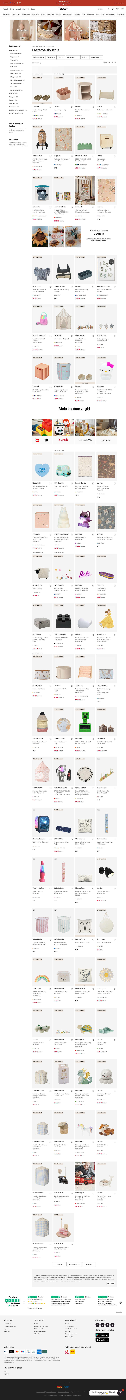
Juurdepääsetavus (51, 1392)
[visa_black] (11, 1352)
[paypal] (6, 1352)
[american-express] (39, 1352)
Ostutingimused (41, 1392)
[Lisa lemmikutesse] (50, 107)
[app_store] (102, 1339)
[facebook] (97, 1325)
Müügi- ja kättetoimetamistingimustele (22, 1359)
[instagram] (102, 1325)
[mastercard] (17, 1352)
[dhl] (72, 1352)
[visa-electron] (28, 1352)
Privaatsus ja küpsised (63, 1392)
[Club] (113, 9)
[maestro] (22, 1352)
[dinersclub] (33, 1352)
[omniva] (67, 1352)
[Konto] (108, 9)
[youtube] (107, 1325)
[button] (111, 1283)
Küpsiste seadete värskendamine (79, 1392)
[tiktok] (112, 1325)
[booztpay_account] (44, 1352)
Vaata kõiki (119, 1312)
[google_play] (102, 1334)
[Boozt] (63, 9)
